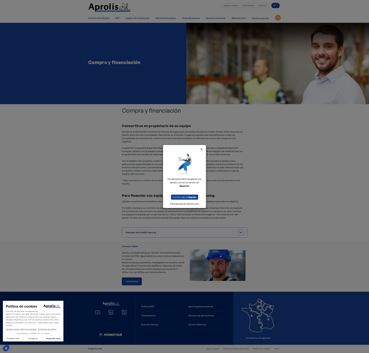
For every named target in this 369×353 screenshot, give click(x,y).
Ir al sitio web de (184, 197)
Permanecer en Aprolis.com (184, 203)
